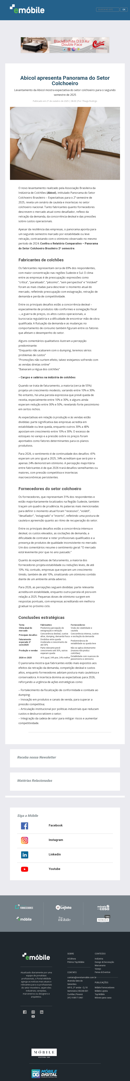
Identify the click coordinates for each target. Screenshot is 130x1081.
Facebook (56, 825)
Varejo (98, 969)
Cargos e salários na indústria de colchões (48, 377)
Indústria (99, 959)
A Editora (71, 959)
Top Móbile (100, 994)
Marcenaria (100, 965)
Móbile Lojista (101, 991)
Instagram (56, 840)
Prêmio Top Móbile (75, 962)
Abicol (51, 192)
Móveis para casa (103, 998)
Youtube (54, 869)
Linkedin (55, 854)
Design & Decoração (104, 962)
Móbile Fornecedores (104, 987)
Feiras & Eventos (102, 972)
